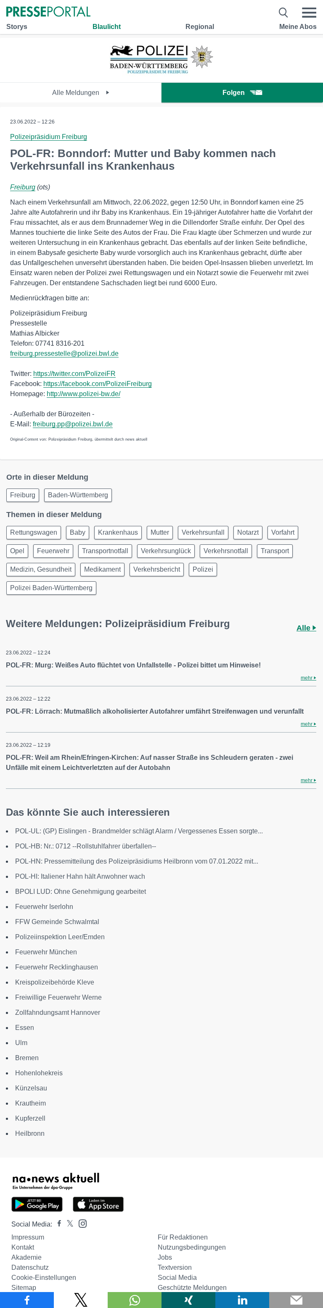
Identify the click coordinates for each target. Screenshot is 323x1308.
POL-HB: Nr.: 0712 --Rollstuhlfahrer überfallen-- (85, 846)
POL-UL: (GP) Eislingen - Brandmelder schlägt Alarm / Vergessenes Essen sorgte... (139, 831)
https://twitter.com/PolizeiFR (74, 373)
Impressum (27, 1237)
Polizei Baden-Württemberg (51, 587)
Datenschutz (30, 1267)
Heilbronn (30, 1133)
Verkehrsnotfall (226, 550)
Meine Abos (298, 26)
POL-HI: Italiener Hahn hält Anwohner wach (80, 876)
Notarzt (248, 532)
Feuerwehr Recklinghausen (56, 967)
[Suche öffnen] (283, 12)
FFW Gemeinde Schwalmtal (57, 921)
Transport (275, 550)
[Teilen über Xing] (188, 1300)
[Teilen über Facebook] (27, 1300)
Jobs (165, 1257)
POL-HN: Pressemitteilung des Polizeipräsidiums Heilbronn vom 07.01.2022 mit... (136, 861)
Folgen (233, 92)
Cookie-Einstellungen (43, 1277)
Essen (24, 1027)
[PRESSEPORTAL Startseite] (48, 12)
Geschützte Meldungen (192, 1287)
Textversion (175, 1267)
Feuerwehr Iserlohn (44, 906)
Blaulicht (107, 26)
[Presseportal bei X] (67, 1224)
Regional (199, 26)
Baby (77, 532)
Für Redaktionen (183, 1237)
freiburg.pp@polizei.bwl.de (73, 424)
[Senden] (296, 1300)
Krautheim (30, 1103)
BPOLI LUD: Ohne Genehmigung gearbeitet (80, 891)
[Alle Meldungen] (161, 75)
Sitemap (23, 1287)
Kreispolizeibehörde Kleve (54, 982)
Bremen (27, 1057)
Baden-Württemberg (78, 495)
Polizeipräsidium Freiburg (48, 136)
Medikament (102, 569)
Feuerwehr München (46, 952)
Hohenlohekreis (39, 1073)
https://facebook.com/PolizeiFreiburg (97, 383)
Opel (17, 550)
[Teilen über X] (81, 1300)
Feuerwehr (53, 550)
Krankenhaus (118, 532)
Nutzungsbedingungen (192, 1247)
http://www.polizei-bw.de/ (83, 393)
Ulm (21, 1042)
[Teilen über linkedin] (242, 1300)
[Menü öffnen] (309, 12)
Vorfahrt (282, 532)
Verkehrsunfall (203, 532)
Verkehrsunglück (166, 550)
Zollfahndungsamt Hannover (57, 1012)
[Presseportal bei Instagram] (80, 1223)
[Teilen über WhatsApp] (135, 1300)
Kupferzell (30, 1118)
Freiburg (22, 187)
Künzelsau (31, 1088)
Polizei (203, 569)
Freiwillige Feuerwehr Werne (58, 997)
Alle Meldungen (76, 92)
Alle (304, 628)
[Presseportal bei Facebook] (56, 1224)
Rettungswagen (33, 532)
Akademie (26, 1257)
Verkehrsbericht (156, 569)
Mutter (160, 532)
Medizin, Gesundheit (40, 569)
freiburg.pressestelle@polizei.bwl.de (64, 353)
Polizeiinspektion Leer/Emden (60, 936)
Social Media (177, 1277)
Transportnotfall (105, 550)
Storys (16, 26)
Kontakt (22, 1247)
